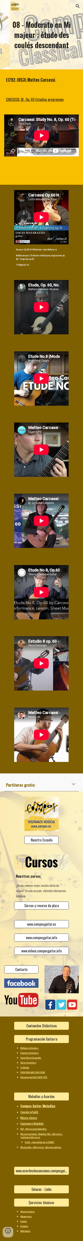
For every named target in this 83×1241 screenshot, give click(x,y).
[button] (5, 6)
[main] (41, 35)
